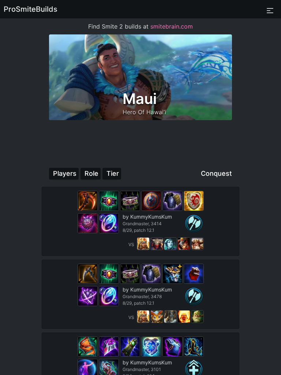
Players (64, 173)
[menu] (270, 9)
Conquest (216, 173)
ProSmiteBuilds (30, 9)
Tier (112, 173)
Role (91, 173)
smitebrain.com (171, 26)
